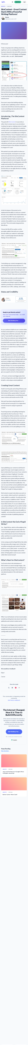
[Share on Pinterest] (15, 687)
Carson (7, 17)
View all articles (5, 751)
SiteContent (12, 122)
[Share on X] (8, 687)
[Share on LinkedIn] (12, 687)
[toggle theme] (12, 2)
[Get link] (19, 687)
